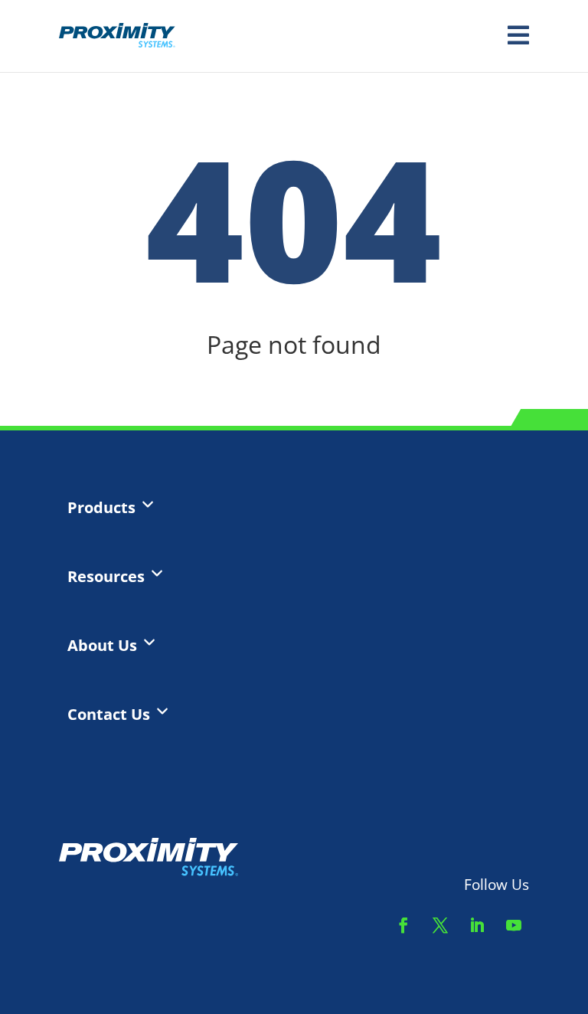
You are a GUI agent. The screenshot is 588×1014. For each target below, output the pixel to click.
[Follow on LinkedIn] (477, 925)
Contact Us (108, 715)
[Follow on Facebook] (403, 925)
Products (101, 508)
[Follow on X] (440, 925)
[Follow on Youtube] (513, 925)
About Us (102, 646)
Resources (106, 577)
